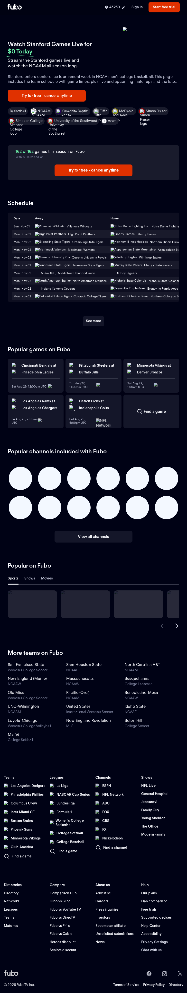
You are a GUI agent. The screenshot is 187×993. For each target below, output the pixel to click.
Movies (47, 578)
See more (93, 321)
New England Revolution (88, 720)
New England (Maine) (27, 678)
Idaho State (135, 706)
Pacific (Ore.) (77, 692)
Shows (29, 578)
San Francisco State (26, 664)
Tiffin (103, 111)
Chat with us (151, 950)
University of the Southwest (75, 121)
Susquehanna (137, 678)
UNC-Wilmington (23, 706)
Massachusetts (80, 678)
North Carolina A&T (142, 664)
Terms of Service (126, 985)
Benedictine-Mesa (141, 692)
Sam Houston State (84, 664)
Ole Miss (16, 692)
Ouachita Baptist (75, 111)
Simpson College (29, 121)
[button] (164, 626)
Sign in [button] (137, 7)
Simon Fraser (156, 111)
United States (78, 706)
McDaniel (126, 111)
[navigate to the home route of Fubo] (14, 7)
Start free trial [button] (164, 7)
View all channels (93, 536)
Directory (175, 985)
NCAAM (44, 111)
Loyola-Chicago (22, 720)
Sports (13, 578)
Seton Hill (133, 720)
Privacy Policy (154, 985)
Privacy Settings (154, 942)
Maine (13, 734)
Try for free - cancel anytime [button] (47, 95)
